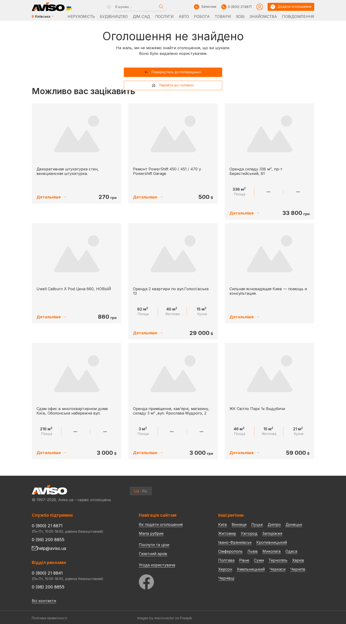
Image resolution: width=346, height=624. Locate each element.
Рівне (244, 560)
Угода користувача (157, 565)
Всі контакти (44, 600)
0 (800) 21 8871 (240, 6)
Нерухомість (81, 16)
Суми (259, 560)
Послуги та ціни (154, 544)
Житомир (227, 533)
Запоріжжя (272, 533)
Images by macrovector (155, 618)
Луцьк (257, 524)
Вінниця (239, 524)
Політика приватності (49, 618)
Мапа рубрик (151, 533)
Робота (201, 16)
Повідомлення (298, 16)
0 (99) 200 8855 (48, 539)
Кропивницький (271, 542)
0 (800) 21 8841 (47, 573)
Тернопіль (278, 560)
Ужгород (249, 533)
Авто (184, 16)
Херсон (225, 569)
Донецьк (294, 524)
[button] (173, 72)
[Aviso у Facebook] (170, 580)
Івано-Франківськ (235, 542)
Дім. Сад (141, 16)
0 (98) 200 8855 (48, 586)
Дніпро (274, 524)
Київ (222, 524)
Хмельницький (251, 569)
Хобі (240, 16)
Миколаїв (271, 551)
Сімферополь (230, 551)
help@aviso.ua (51, 548)
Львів (252, 551)
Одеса (291, 551)
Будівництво (114, 16)
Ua (136, 491)
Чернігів (297, 569)
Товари (223, 16)
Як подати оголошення (161, 524)
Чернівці (226, 578)
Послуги (164, 16)
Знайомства (263, 16)
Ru (144, 491)
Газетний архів (153, 554)
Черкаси (278, 569)
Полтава (226, 560)
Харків (298, 560)
